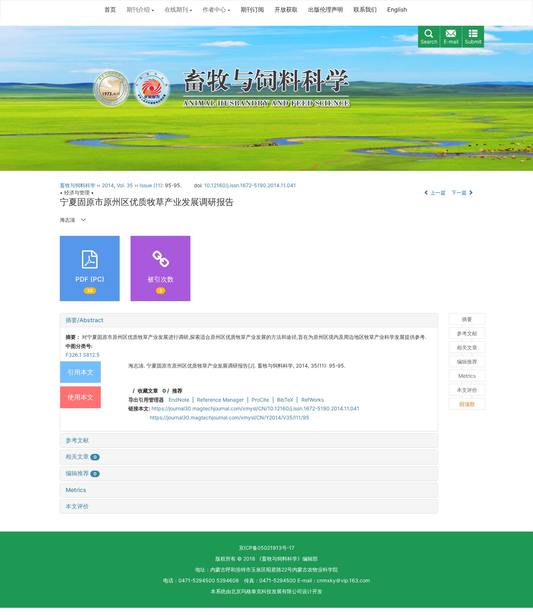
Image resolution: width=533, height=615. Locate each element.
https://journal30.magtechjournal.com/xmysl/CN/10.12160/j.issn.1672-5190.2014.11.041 (255, 408)
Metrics (76, 489)
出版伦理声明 (325, 9)
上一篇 (437, 192)
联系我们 (365, 9)
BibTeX (285, 400)
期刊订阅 (252, 9)
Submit (473, 41)
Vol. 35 (125, 185)
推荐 (177, 391)
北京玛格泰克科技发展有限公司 (266, 591)
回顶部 (467, 404)
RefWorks (312, 400)
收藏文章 (148, 391)
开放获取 (286, 9)
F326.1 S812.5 (83, 355)
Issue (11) (151, 185)
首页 (110, 9)
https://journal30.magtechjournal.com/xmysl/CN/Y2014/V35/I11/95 (229, 417)
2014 (108, 185)
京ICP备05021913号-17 (266, 548)
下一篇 (459, 192)
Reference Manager (220, 400)
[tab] (249, 320)
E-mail (451, 41)
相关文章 (81, 456)
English (397, 9)
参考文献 (77, 440)
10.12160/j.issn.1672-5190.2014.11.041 (250, 185)
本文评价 (77, 506)
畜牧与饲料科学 (77, 185)
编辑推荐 (81, 473)
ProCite (260, 400)
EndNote (179, 400)
